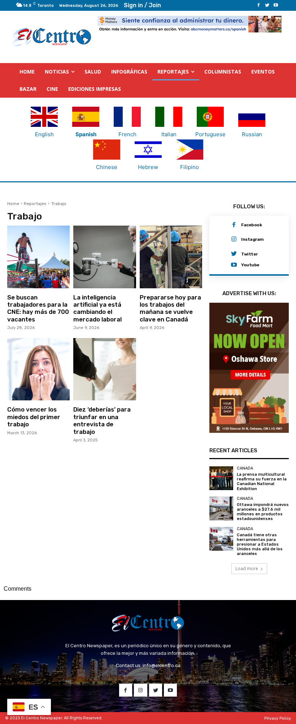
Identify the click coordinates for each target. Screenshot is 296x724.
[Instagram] (233, 239)
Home (13, 203)
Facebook (251, 225)
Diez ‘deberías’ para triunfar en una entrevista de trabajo (102, 420)
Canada (245, 468)
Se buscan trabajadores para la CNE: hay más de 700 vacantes (38, 308)
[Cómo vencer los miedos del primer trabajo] (38, 369)
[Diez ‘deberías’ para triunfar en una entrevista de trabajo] (104, 369)
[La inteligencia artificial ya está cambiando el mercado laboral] (104, 257)
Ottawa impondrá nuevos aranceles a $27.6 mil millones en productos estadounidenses (263, 511)
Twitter (249, 254)
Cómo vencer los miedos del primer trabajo (33, 417)
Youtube (250, 265)
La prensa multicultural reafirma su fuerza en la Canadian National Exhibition (262, 481)
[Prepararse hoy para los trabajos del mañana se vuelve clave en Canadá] (171, 257)
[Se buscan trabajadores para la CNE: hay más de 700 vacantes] (38, 257)
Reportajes (35, 203)
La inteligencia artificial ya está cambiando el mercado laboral (97, 308)
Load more (246, 568)
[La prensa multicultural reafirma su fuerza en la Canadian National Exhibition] (221, 478)
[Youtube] (275, 5)
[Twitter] (267, 5)
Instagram (252, 239)
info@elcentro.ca (161, 665)
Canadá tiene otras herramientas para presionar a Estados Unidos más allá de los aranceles (260, 544)
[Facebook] (258, 5)
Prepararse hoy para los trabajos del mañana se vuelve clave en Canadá (170, 308)
